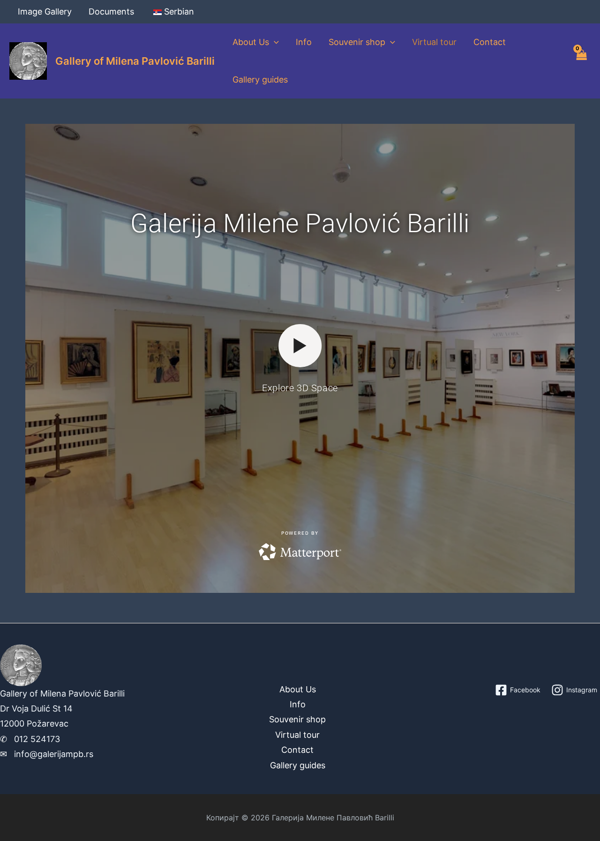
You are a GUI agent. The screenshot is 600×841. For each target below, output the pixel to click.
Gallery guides (260, 79)
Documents (111, 11)
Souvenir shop (357, 42)
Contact (489, 42)
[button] (274, 42)
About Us (250, 42)
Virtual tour (434, 42)
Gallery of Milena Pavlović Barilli (135, 61)
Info (304, 42)
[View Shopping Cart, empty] (581, 61)
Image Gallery (45, 11)
